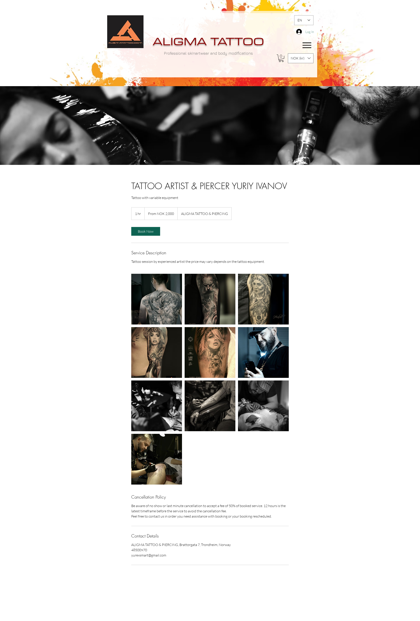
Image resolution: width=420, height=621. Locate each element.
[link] (145, 231)
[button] (281, 58)
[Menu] (306, 45)
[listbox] (300, 58)
